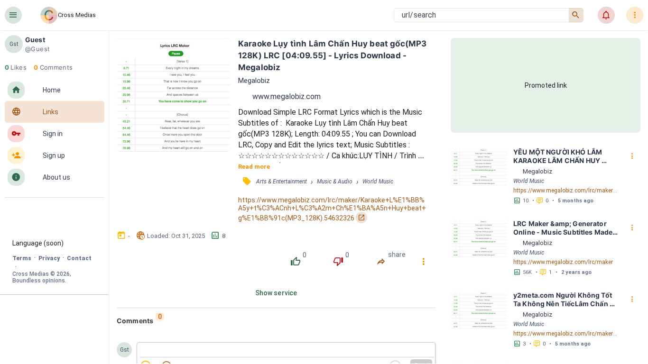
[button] (13, 15)
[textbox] (287, 350)
